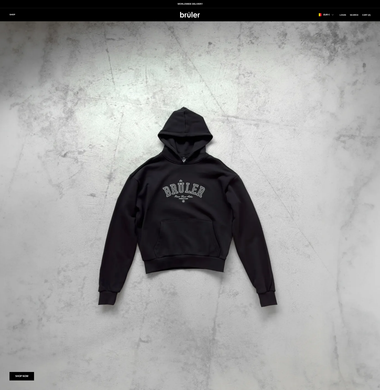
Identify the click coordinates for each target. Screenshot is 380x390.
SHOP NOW (21, 376)
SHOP (12, 14)
